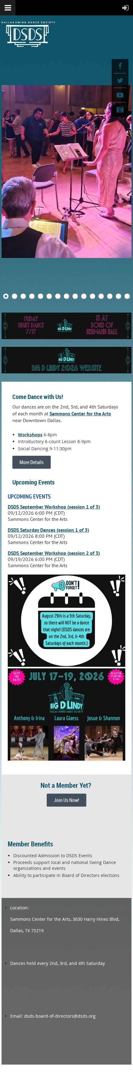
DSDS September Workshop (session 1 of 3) (54, 507)
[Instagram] (120, 109)
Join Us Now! (66, 800)
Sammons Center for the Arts (80, 413)
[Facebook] (120, 66)
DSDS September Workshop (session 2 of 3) (54, 553)
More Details (31, 462)
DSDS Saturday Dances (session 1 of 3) (48, 530)
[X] (120, 80)
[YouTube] (120, 95)
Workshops (30, 435)
